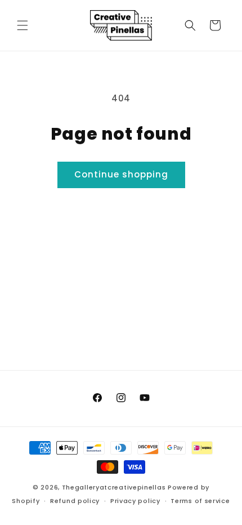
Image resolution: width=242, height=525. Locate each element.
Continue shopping (121, 174)
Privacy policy (135, 500)
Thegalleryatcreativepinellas (114, 487)
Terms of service (200, 500)
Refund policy (75, 500)
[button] (22, 25)
